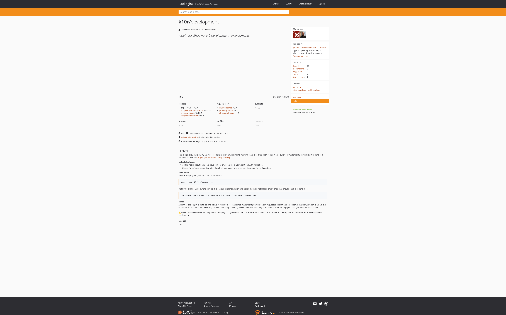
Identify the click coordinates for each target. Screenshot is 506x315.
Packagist (185, 4)
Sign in (322, 4)
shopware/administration (192, 110)
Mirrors (232, 306)
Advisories (297, 87)
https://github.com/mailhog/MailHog (214, 157)
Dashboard (260, 306)
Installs (296, 66)
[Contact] (315, 303)
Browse (276, 4)
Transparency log (300, 56)
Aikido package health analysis (306, 90)
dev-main (297, 97)
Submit (289, 4)
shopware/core (187, 113)
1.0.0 (295, 101)
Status (258, 303)
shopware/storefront (190, 115)
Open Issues (298, 77)
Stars (295, 74)
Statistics (207, 303)
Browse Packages (211, 306)
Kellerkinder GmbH (189, 137)
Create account (305, 4)
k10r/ (185, 21)
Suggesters (298, 71)
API (230, 303)
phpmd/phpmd (226, 110)
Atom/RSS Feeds (185, 306)
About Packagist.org (186, 303)
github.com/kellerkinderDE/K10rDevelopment (313, 47)
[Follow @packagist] (320, 303)
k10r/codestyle (225, 107)
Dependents (298, 68)
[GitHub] (326, 303)
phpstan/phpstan (227, 113)
